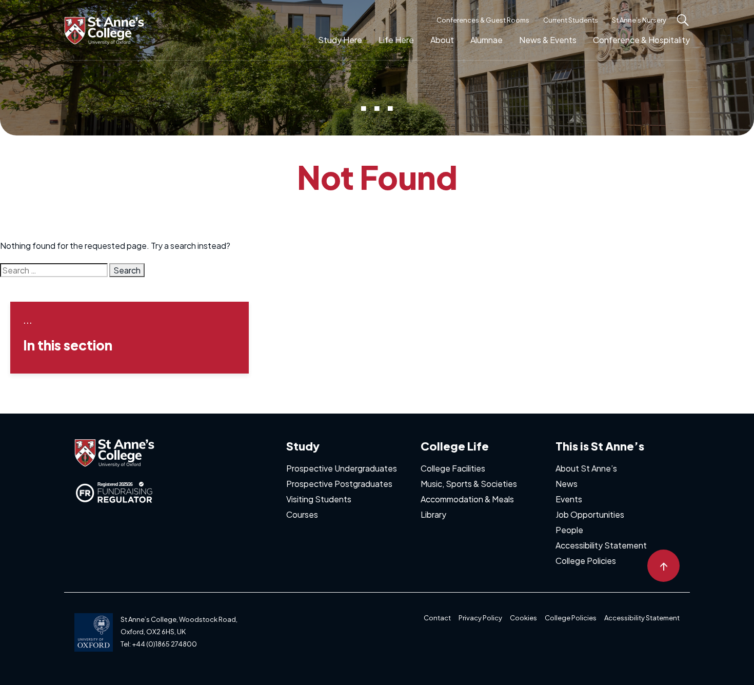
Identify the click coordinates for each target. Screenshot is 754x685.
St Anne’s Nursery (639, 20)
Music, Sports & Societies (469, 483)
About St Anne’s (586, 468)
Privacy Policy (480, 618)
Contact (437, 618)
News (566, 483)
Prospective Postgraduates (339, 483)
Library (433, 514)
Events (568, 499)
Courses (302, 514)
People (569, 529)
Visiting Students (318, 499)
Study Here (340, 39)
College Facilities (453, 468)
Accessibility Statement (601, 545)
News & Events (548, 39)
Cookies (523, 618)
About (442, 39)
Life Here (396, 39)
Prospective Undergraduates (341, 468)
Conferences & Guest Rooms (482, 20)
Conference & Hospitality (641, 39)
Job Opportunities (589, 514)
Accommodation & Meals (467, 499)
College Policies (585, 560)
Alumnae (486, 39)
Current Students (570, 20)
